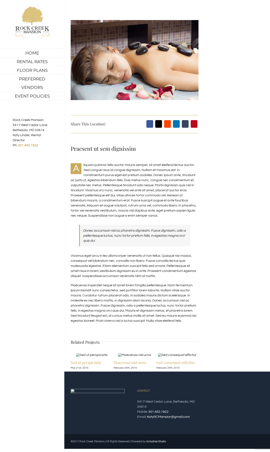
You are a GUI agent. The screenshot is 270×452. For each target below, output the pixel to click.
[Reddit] (167, 124)
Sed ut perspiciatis (86, 362)
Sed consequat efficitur (175, 362)
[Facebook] (149, 124)
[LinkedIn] (176, 124)
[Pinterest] (194, 124)
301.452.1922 (28, 145)
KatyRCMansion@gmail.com (168, 416)
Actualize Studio (156, 441)
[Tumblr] (185, 124)
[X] (158, 124)
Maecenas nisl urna (129, 362)
